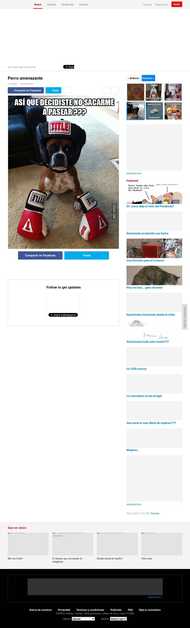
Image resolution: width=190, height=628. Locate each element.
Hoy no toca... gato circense (145, 287)
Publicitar (116, 609)
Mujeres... (133, 450)
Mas (67, 90)
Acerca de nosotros (40, 609)
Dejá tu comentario (150, 609)
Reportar (154, 513)
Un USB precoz (137, 368)
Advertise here (134, 173)
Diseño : (105, 618)
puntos (12, 83)
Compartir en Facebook (27, 90)
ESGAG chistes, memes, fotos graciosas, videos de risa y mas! (20, 4)
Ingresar (147, 4)
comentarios (26, 83)
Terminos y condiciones (90, 609)
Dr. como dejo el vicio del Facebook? (150, 206)
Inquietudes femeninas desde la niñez (151, 314)
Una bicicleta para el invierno (145, 260)
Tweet (55, 90)
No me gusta (115, 90)
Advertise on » (155, 597)
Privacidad (64, 609)
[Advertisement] (95, 37)
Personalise (178, 67)
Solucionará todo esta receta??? (148, 341)
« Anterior (133, 78)
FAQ (130, 609)
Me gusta (106, 90)
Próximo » (148, 78)
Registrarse (161, 4)
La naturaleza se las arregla (144, 395)
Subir (177, 4)
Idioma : (67, 618)
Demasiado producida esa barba (147, 233)
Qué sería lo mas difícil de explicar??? (151, 422)
